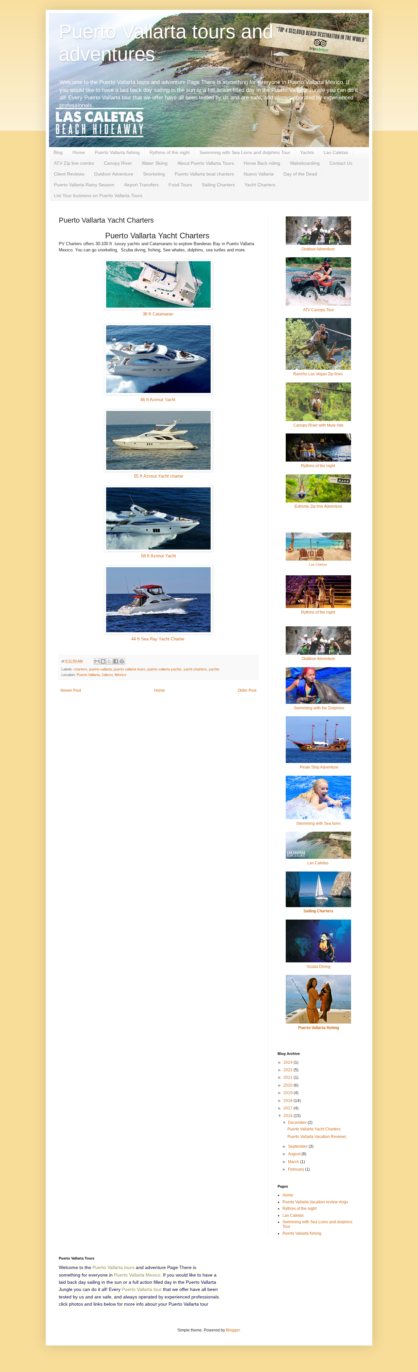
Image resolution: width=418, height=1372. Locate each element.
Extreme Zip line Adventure (318, 506)
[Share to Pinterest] (122, 661)
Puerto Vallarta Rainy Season (84, 184)
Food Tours (180, 184)
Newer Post (70, 690)
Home (78, 152)
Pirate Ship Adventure (319, 767)
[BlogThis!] (103, 661)
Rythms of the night (170, 152)
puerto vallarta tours (129, 669)
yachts (214, 669)
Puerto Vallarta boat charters (204, 174)
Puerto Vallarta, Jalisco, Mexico (101, 675)
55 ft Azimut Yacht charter (158, 476)
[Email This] (97, 661)
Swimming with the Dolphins (318, 708)
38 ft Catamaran (158, 314)
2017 (288, 1108)
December (298, 1122)
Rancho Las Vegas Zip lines (318, 374)
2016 (288, 1115)
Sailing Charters (218, 184)
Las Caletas (336, 152)
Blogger (233, 1330)
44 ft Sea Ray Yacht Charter (158, 638)
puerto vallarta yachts (164, 669)
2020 (288, 1085)
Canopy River (118, 163)
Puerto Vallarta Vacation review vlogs (315, 1202)
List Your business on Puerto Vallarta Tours (98, 195)
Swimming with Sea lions (318, 823)
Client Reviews (69, 174)
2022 (288, 1070)
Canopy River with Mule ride (318, 425)
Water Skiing (155, 163)
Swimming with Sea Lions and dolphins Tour (245, 152)
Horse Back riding (262, 163)
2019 (288, 1093)
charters (80, 669)
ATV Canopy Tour (318, 310)
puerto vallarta (100, 669)
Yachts (307, 152)
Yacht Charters (260, 184)
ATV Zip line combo (74, 163)
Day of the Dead (300, 174)
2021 (288, 1077)
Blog (58, 152)
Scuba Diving (318, 966)
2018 (288, 1100)
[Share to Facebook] (115, 661)
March (294, 1162)
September (298, 1146)
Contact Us (341, 163)
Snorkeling (154, 174)
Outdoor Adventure (113, 174)
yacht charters (195, 669)
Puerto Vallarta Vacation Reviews (316, 1136)
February (296, 1169)
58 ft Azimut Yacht (158, 555)
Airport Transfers (141, 184)
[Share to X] (109, 661)
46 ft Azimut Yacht (158, 399)
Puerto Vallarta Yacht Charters (314, 1129)
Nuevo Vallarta (259, 174)
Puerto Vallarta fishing (117, 152)
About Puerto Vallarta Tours (205, 163)
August (294, 1154)
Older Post (247, 690)
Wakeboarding (305, 163)
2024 (288, 1062)
